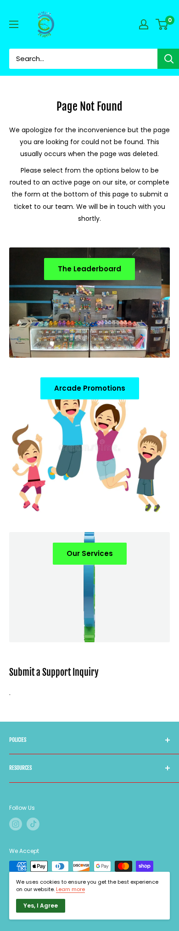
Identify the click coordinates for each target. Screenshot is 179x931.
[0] (162, 24)
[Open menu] (13, 24)
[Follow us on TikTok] (33, 824)
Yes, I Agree (40, 905)
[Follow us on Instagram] (15, 824)
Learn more (70, 889)
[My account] (143, 24)
